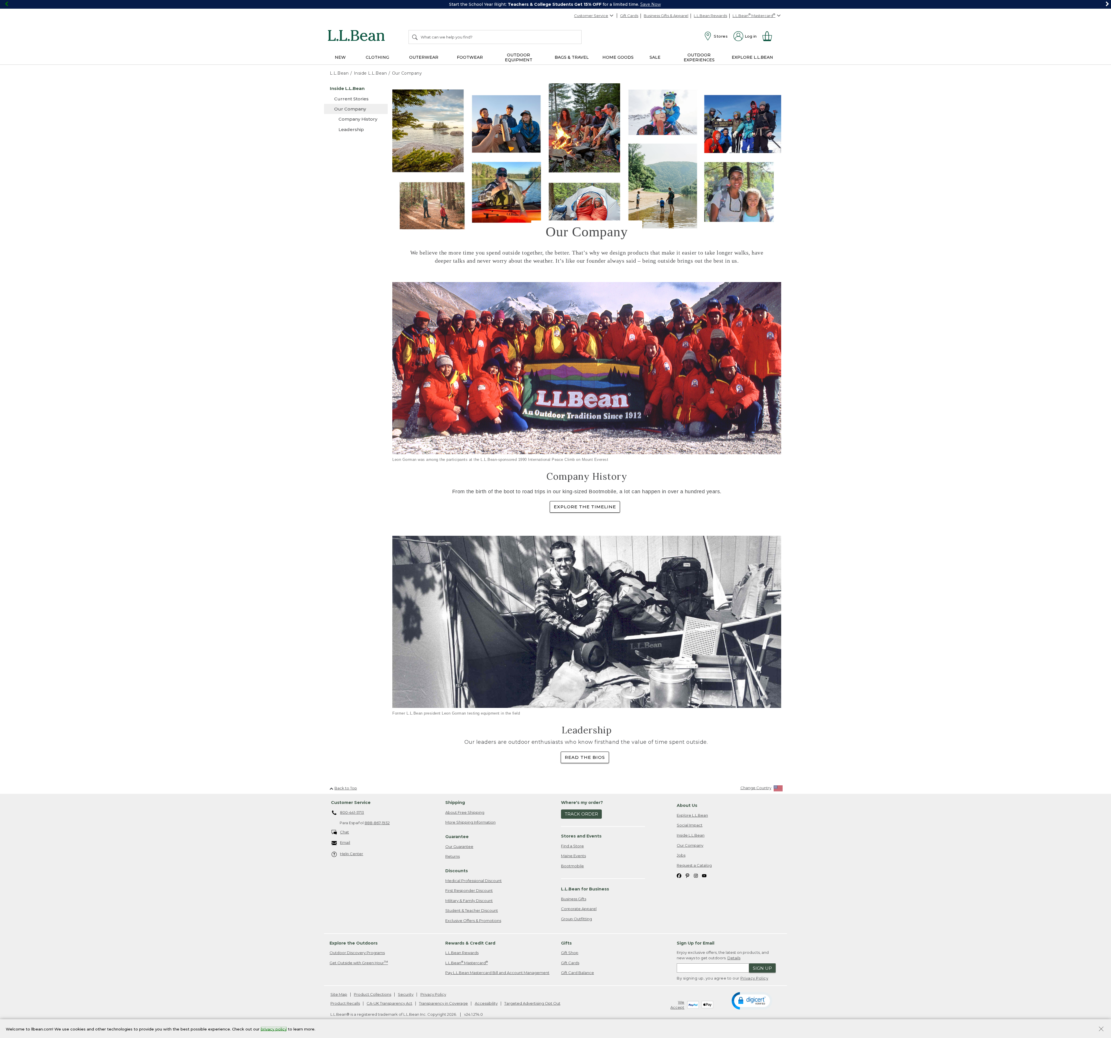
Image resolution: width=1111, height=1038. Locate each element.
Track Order (581, 814)
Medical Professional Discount (473, 880)
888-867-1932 (377, 822)
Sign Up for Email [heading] (695, 943)
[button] (751, 1000)
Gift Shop (569, 952)
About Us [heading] (687, 805)
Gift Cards (629, 15)
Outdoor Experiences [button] (699, 57)
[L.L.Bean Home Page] (358, 36)
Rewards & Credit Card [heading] (470, 943)
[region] (555, 4)
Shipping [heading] (455, 802)
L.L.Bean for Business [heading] (585, 889)
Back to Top (345, 788)
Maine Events (573, 855)
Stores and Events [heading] (581, 836)
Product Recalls (345, 1003)
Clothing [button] (377, 57)
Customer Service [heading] (351, 802)
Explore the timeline (585, 506)
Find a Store (572, 846)
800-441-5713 (352, 812)
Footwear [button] (470, 57)
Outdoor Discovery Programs (357, 952)
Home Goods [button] (618, 57)
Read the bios (585, 757)
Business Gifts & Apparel (666, 15)
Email (345, 842)
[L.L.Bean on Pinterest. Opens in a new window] (687, 875)
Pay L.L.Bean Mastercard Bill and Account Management (497, 972)
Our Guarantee (459, 846)
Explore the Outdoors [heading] (354, 943)
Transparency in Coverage (443, 1003)
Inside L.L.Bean (691, 835)
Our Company (690, 845)
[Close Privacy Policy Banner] (1101, 1029)
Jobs (681, 855)
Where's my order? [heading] (582, 802)
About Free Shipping (464, 812)
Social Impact (689, 825)
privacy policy (274, 1028)
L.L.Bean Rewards (710, 15)
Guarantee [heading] (457, 836)
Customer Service (591, 15)
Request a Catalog (694, 865)
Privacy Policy (754, 978)
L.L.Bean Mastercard (466, 962)
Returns (452, 856)
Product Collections (372, 994)
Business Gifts (573, 899)
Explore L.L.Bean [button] (752, 57)
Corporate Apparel (579, 908)
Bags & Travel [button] (572, 57)
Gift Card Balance (577, 972)
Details (733, 958)
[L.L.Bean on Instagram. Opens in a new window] (696, 875)
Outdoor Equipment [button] (518, 57)
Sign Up (762, 968)
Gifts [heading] (566, 943)
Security (405, 994)
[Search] (415, 37)
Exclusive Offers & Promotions (473, 920)
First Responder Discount (469, 890)
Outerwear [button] (423, 57)
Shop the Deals (656, 4)
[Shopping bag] (769, 36)
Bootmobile (572, 866)
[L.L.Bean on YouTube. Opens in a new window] (704, 875)
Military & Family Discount (469, 900)
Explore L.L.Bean (692, 815)
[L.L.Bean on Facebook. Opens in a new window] (679, 875)
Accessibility (486, 1003)
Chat (344, 832)
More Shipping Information (470, 822)
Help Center (351, 853)
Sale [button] (655, 57)
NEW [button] (340, 57)
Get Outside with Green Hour (359, 962)
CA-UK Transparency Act (389, 1003)
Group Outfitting (576, 918)
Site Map (338, 994)
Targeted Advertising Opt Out (532, 1003)
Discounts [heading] (456, 870)
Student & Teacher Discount (471, 910)
